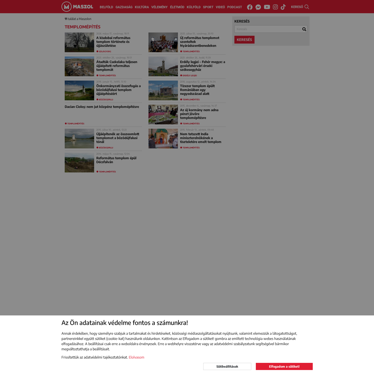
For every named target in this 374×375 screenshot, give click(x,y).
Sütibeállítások (227, 366)
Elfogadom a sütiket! (284, 366)
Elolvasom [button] (136, 357)
